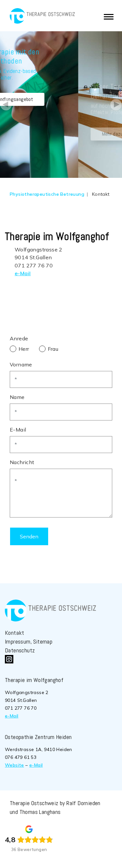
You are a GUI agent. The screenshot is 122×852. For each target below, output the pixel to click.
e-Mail (23, 273)
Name (17, 397)
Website (14, 765)
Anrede (19, 338)
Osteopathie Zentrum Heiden (38, 737)
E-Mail (18, 429)
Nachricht (22, 462)
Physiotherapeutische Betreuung (47, 194)
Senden (29, 536)
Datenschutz (20, 650)
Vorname (21, 364)
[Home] (42, 16)
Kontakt (14, 632)
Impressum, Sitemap (28, 641)
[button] (6, 104)
